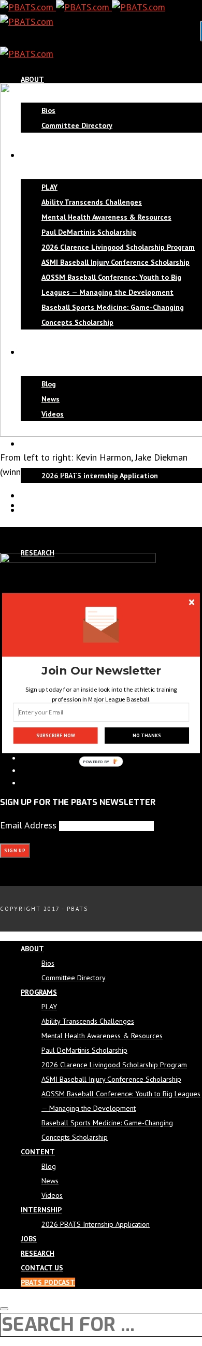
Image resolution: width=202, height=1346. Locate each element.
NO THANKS (147, 736)
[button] (101, 670)
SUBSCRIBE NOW (55, 736)
